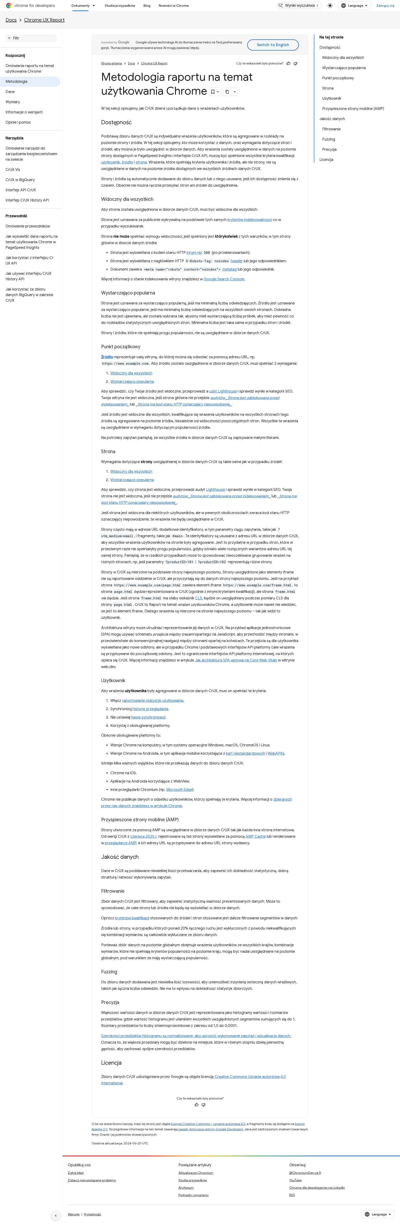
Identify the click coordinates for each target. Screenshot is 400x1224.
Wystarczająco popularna (132, 381)
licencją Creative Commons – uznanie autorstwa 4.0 (208, 1124)
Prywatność (92, 1214)
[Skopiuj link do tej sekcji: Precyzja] (123, 1003)
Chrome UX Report (44, 20)
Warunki (74, 1214)
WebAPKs (276, 753)
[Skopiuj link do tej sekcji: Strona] (120, 452)
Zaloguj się (385, 5)
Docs (11, 20)
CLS (198, 598)
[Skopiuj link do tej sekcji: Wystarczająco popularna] (159, 293)
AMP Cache (256, 836)
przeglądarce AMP (120, 843)
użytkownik (110, 162)
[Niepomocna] (295, 63)
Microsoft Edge (179, 789)
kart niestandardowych (245, 753)
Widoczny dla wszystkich (131, 373)
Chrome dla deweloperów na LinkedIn (317, 1188)
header (237, 261)
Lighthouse (215, 489)
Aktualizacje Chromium (195, 1173)
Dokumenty (81, 5)
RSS (292, 1195)
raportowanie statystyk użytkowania (152, 700)
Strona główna (111, 63)
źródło (127, 162)
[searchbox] (31, 38)
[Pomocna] (288, 63)
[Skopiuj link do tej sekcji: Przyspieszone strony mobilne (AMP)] (183, 820)
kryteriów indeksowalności (250, 219)
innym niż (194, 252)
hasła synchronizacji (148, 717)
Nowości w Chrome (174, 5)
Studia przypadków (120, 5)
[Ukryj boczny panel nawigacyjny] (55, 1215)
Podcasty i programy (193, 1195)
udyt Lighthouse (223, 391)
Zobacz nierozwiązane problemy (92, 1180)
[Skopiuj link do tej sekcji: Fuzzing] (121, 972)
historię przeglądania (150, 709)
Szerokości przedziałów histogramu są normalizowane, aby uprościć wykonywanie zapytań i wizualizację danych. (196, 1036)
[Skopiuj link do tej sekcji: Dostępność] (136, 123)
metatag (229, 269)
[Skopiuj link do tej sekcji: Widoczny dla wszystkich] (158, 199)
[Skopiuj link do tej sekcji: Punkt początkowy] (145, 347)
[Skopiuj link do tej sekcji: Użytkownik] (129, 681)
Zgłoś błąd (76, 1173)
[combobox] (299, 5)
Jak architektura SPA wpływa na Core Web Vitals (236, 660)
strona (141, 162)
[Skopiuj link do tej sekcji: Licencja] (126, 1063)
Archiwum (186, 1188)
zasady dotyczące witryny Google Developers (210, 1129)
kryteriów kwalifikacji (132, 918)
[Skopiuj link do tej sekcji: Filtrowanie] (129, 891)
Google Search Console (224, 279)
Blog (147, 5)
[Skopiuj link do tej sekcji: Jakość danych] (143, 857)
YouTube (295, 1180)
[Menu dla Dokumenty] (95, 5)
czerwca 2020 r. (143, 836)
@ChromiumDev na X (305, 1173)
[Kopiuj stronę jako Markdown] (227, 92)
